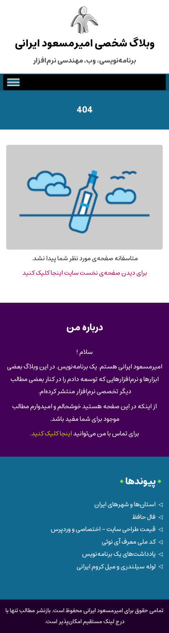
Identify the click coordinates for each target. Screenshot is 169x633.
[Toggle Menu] (13, 82)
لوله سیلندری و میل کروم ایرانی (116, 566)
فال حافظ (144, 517)
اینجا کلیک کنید (51, 433)
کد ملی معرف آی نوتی (129, 542)
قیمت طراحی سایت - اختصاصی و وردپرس (103, 529)
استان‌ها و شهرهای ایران (125, 504)
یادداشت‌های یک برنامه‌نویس (119, 554)
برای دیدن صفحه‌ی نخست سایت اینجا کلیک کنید (84, 273)
